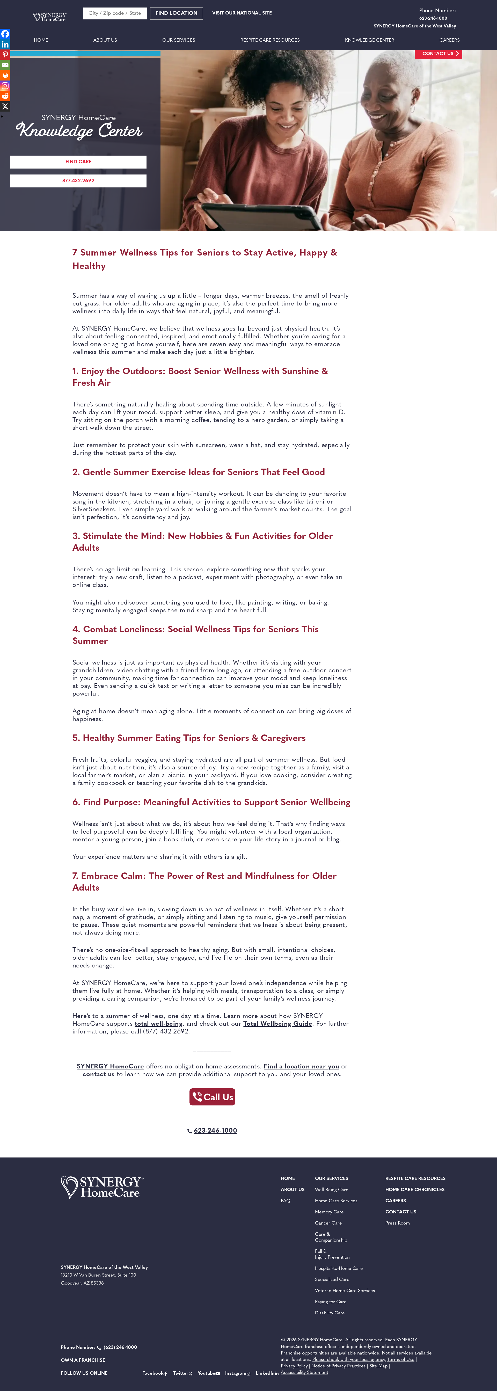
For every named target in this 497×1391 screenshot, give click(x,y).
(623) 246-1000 (99, 1347)
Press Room (397, 1223)
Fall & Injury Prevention (332, 1254)
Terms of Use (400, 1360)
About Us (105, 40)
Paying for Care (331, 1302)
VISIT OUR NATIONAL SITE (242, 13)
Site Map (378, 1366)
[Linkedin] (5, 44)
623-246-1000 (215, 1131)
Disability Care (330, 1313)
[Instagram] (5, 86)
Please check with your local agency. (349, 1360)
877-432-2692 (78, 181)
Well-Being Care (331, 1190)
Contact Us (438, 54)
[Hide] (2, 116)
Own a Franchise (83, 1360)
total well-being (158, 1024)
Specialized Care (332, 1280)
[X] (5, 106)
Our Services (178, 40)
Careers (450, 40)
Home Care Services (336, 1201)
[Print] (5, 75)
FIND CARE (78, 162)
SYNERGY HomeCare (110, 1067)
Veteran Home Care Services (345, 1291)
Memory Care (329, 1212)
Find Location (177, 13)
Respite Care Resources (270, 40)
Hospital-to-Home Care (339, 1268)
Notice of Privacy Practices (338, 1366)
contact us (98, 1074)
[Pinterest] (5, 54)
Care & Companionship (331, 1237)
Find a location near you (301, 1067)
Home (41, 40)
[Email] (5, 65)
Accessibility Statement (304, 1373)
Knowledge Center (369, 40)
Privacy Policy (294, 1366)
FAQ (285, 1201)
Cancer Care (328, 1223)
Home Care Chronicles (415, 1190)
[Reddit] (5, 96)
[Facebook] (5, 34)
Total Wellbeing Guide (277, 1024)
